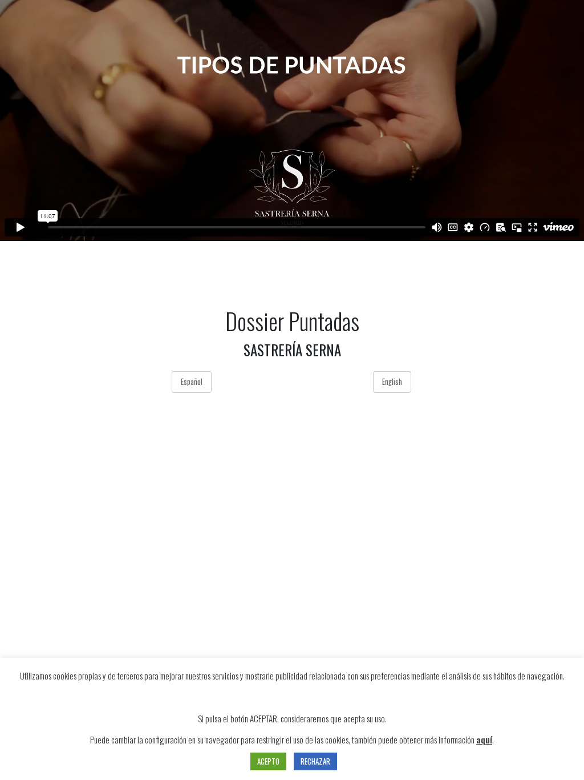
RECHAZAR (315, 761)
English (392, 381)
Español (191, 381)
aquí (484, 739)
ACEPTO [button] (268, 761)
